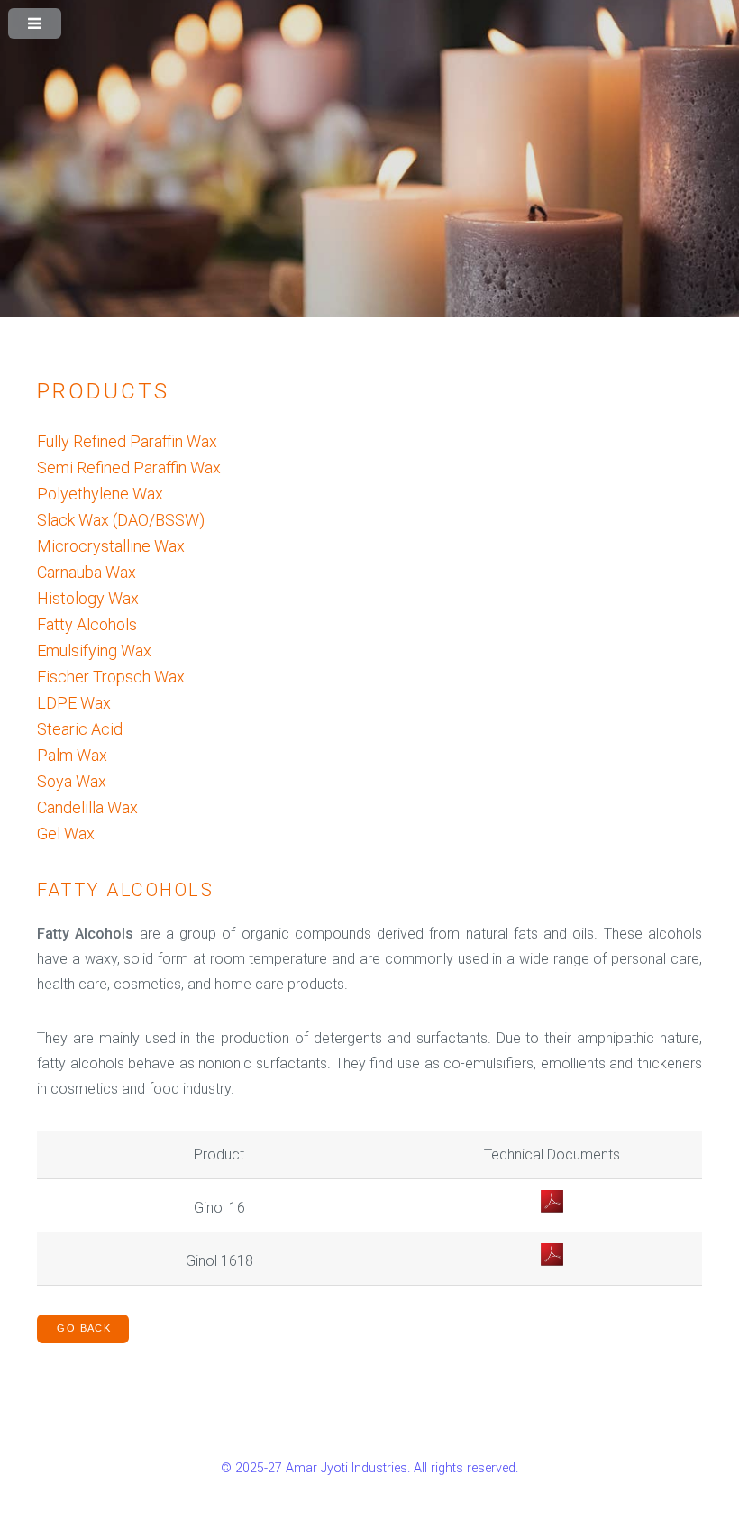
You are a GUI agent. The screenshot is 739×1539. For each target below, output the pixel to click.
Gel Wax (66, 833)
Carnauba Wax (86, 572)
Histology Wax (88, 598)
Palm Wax (72, 755)
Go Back (84, 1328)
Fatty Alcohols (87, 624)
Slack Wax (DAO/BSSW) (121, 519)
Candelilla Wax (87, 807)
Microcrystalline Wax (111, 545)
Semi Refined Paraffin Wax (129, 467)
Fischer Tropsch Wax (111, 676)
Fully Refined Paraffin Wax (127, 441)
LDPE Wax (74, 702)
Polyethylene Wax (100, 493)
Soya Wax (71, 781)
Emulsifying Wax (94, 650)
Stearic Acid (80, 728)
